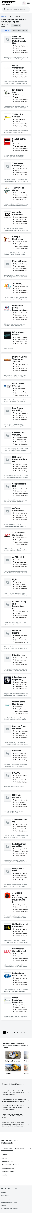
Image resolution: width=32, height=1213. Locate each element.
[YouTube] (16, 1188)
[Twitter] (9, 1188)
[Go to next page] (27, 1032)
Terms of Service (5, 1199)
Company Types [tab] (7, 1148)
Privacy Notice (5, 1195)
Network (6, 4)
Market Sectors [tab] (19, 1148)
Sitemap (3, 1205)
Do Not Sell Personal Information (9, 1202)
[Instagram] (12, 1188)
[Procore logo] (8, 2)
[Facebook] (5, 1189)
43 (24, 1032)
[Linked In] (2, 1188)
